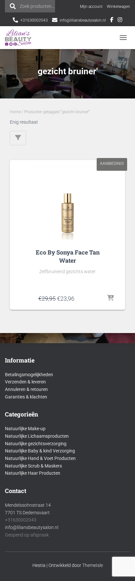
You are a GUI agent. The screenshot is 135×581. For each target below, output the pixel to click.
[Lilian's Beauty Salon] (21, 37)
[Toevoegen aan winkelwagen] (110, 298)
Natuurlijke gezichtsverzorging (36, 443)
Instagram (120, 20)
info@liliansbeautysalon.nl (83, 20)
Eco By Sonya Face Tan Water (68, 256)
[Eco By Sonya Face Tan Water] (67, 202)
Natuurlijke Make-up (25, 428)
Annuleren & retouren (26, 389)
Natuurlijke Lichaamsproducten (37, 436)
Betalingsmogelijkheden (29, 374)
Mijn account (91, 6)
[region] (67, 546)
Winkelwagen (118, 6)
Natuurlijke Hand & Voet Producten (40, 458)
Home (15, 112)
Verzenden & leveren (25, 381)
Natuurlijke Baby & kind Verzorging (40, 450)
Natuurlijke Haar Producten (32, 473)
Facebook (111, 20)
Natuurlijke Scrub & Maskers (33, 465)
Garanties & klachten (26, 396)
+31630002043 (34, 20)
